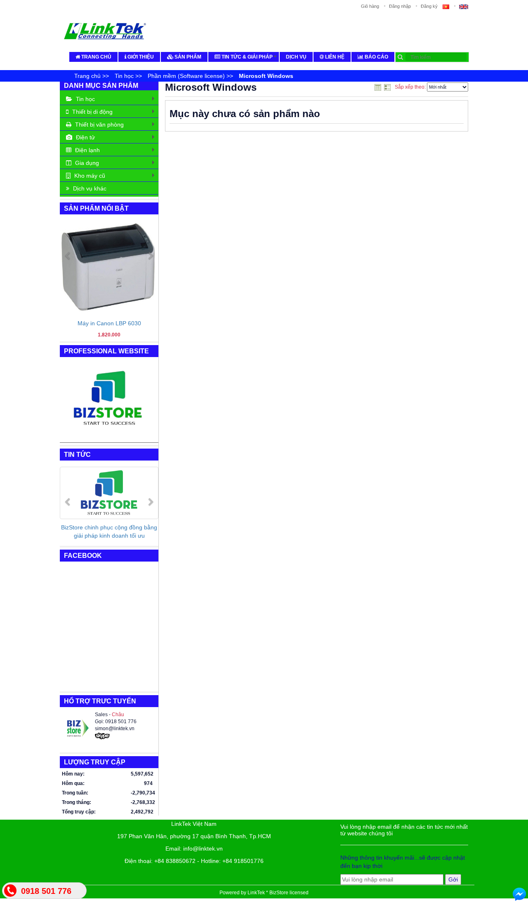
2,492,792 (142, 812)
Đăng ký (429, 6)
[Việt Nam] (448, 6)
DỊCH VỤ (296, 57)
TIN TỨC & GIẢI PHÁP (249, 58)
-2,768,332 (142, 802)
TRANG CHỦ (95, 57)
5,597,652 (142, 774)
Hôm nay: (73, 774)
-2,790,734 (142, 793)
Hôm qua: (73, 783)
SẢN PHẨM (187, 57)
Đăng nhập (400, 6)
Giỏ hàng (370, 6)
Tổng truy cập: (79, 812)
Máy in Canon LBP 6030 (109, 323)
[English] (461, 6)
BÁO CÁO (375, 57)
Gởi (453, 879)
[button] (67, 294)
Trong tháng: (76, 802)
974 (148, 783)
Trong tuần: (75, 793)
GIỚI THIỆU (140, 57)
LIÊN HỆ (334, 57)
